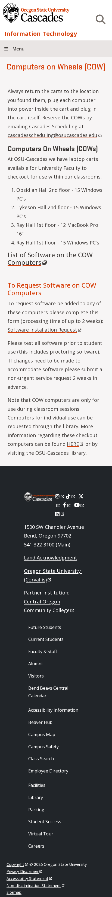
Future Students (44, 627)
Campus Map (41, 734)
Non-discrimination (34, 885)
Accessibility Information (53, 710)
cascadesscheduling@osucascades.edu (52, 135)
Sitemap (14, 892)
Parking (36, 810)
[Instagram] (60, 496)
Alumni (35, 664)
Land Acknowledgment (50, 557)
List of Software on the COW (50, 258)
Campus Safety (43, 747)
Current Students (46, 639)
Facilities (36, 785)
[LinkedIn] (60, 514)
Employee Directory (48, 771)
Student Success (44, 822)
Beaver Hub (40, 722)
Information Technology (40, 33)
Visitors (36, 676)
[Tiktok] (71, 496)
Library (35, 797)
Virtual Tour (40, 834)
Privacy (23, 871)
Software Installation (42, 329)
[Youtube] (79, 505)
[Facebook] (67, 505)
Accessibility (27, 878)
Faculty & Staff (42, 651)
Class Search (41, 759)
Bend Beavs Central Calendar (48, 692)
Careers (36, 846)
